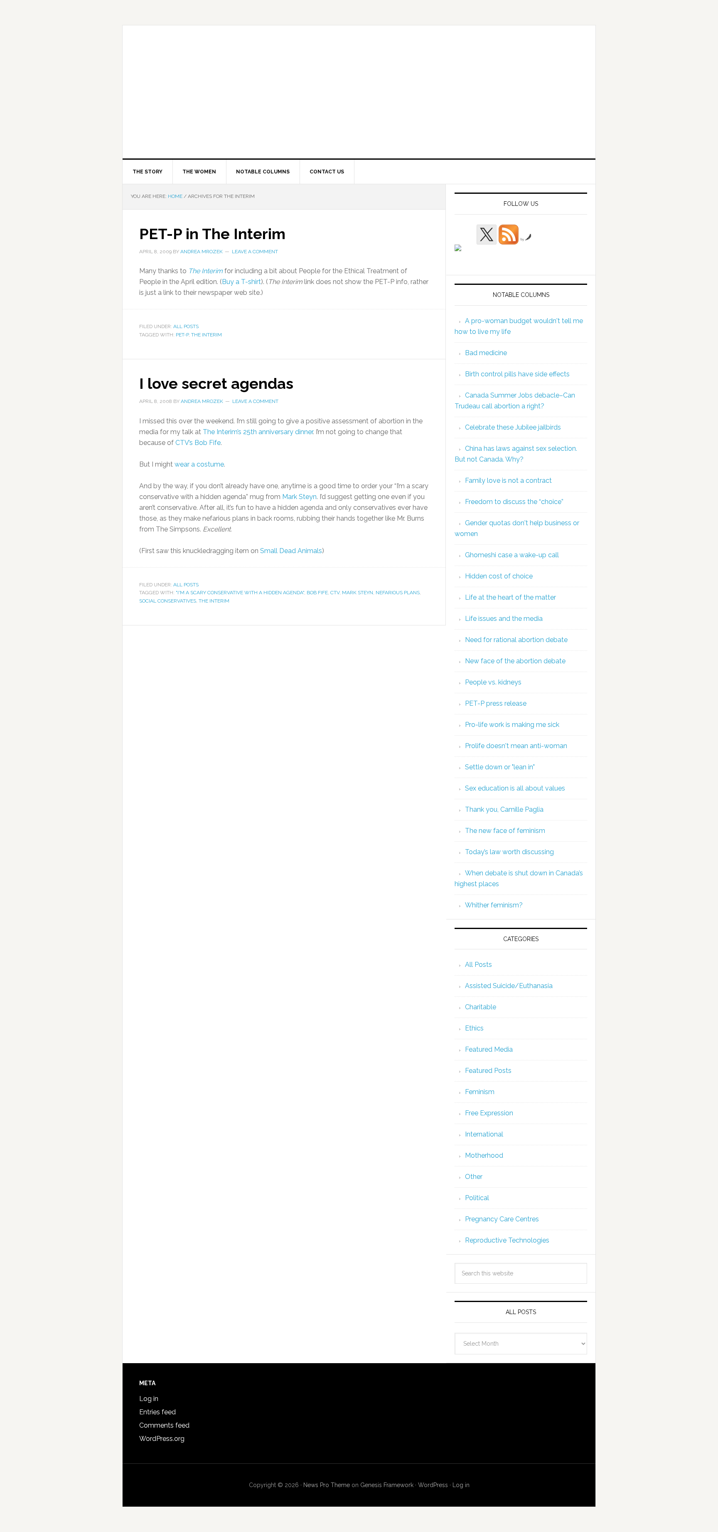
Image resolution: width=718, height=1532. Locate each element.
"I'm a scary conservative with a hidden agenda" (240, 593)
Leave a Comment (255, 252)
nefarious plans (398, 593)
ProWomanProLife (359, 92)
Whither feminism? (494, 905)
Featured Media (489, 1049)
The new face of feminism (505, 831)
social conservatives (167, 601)
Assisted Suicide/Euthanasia (509, 986)
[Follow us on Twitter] (487, 235)
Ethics (474, 1028)
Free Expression (489, 1113)
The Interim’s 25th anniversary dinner (258, 432)
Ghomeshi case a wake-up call (512, 555)
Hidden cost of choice (499, 576)
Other (473, 1177)
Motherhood (484, 1155)
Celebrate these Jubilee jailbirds (513, 427)
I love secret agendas (216, 383)
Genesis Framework (386, 1485)
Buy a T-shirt (241, 282)
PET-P (182, 335)
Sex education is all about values (515, 788)
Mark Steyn (299, 497)
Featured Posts (488, 1071)
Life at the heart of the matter (510, 597)
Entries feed (157, 1412)
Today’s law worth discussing (509, 852)
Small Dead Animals (291, 551)
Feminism (479, 1092)
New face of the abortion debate (515, 661)
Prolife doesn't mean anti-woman (516, 746)
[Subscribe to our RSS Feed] (509, 235)
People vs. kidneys (493, 682)
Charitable (480, 1007)
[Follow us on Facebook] (465, 254)
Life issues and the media (504, 619)
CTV (334, 593)
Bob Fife (317, 593)
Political (477, 1198)
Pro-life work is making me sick (512, 725)
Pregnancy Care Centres (502, 1219)
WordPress (433, 1485)
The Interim (206, 335)
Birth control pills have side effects (517, 374)
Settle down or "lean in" (500, 767)
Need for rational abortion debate (516, 640)
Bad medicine (486, 353)
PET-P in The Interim (212, 233)
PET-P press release (495, 703)
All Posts (186, 326)
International (484, 1134)
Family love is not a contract (508, 480)
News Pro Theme (326, 1485)
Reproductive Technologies (507, 1240)
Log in (148, 1399)
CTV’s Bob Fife (198, 443)
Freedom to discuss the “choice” (514, 502)
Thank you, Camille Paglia (504, 809)
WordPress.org (161, 1439)
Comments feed (164, 1425)
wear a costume (199, 464)
